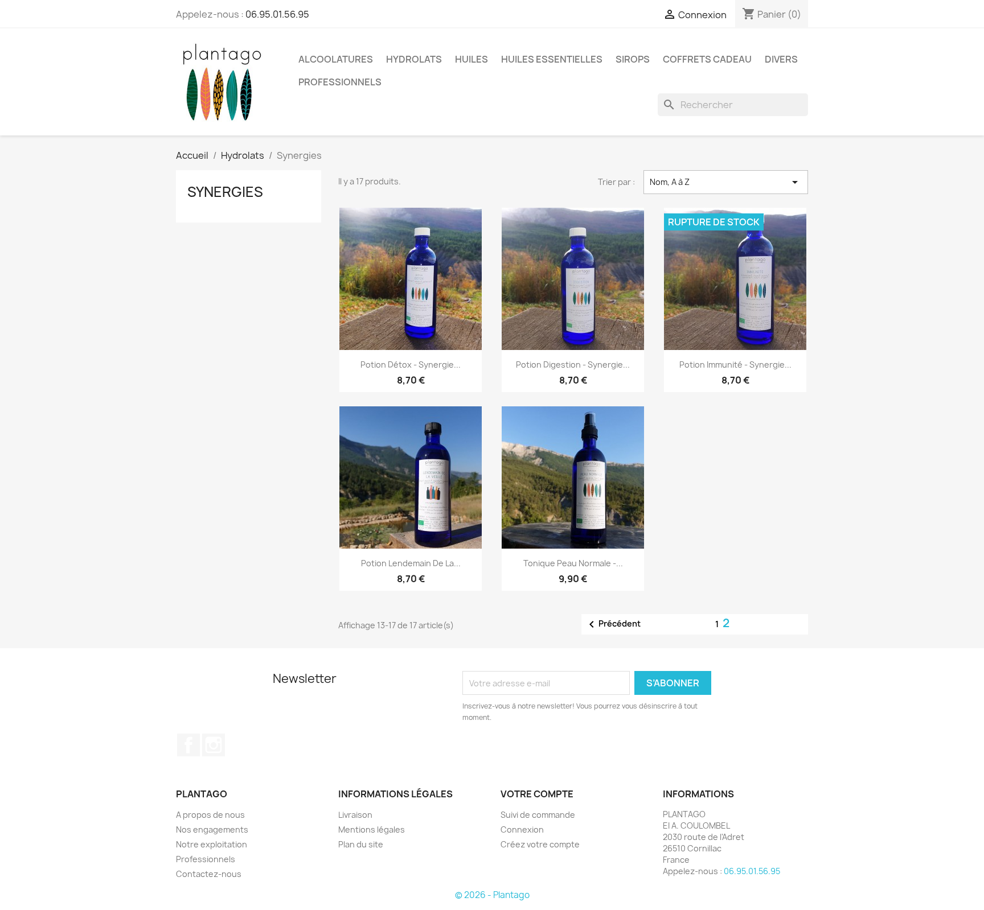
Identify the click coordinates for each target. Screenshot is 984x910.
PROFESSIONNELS (340, 82)
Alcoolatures (335, 59)
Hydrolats (414, 59)
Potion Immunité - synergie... (735, 364)
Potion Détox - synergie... (410, 364)
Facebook (188, 745)
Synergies (225, 191)
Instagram (213, 745)
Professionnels (205, 859)
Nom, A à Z (726, 182)
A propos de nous (210, 814)
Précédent (613, 624)
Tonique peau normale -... (573, 563)
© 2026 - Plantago (492, 895)
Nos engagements (212, 829)
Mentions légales (371, 829)
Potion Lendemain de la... (411, 563)
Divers (781, 59)
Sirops (633, 59)
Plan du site (360, 844)
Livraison (355, 814)
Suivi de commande (538, 814)
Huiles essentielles (551, 59)
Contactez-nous (208, 873)
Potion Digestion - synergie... (573, 364)
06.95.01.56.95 (277, 14)
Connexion (522, 829)
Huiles (471, 59)
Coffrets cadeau (707, 59)
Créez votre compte (540, 844)
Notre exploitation (211, 844)
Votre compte (537, 794)
